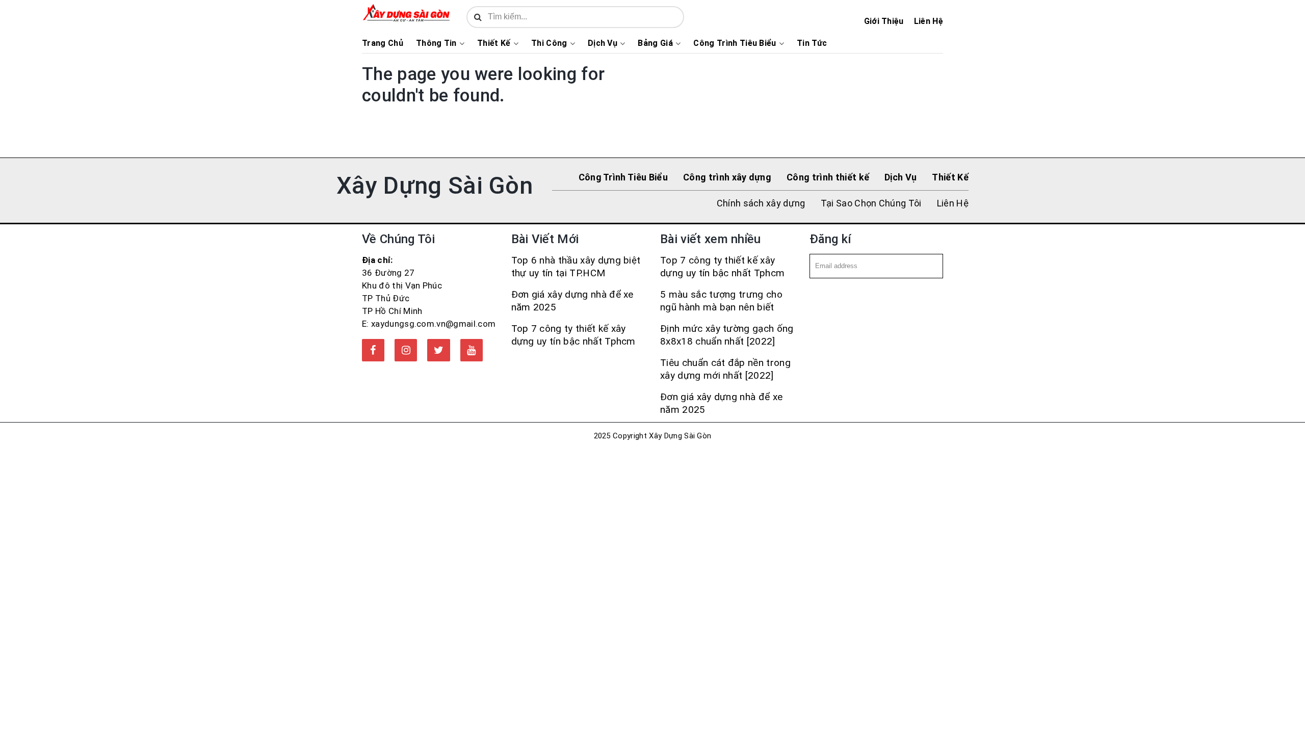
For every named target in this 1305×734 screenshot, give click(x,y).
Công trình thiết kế (828, 177)
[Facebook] (373, 350)
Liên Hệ (928, 21)
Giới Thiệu (884, 21)
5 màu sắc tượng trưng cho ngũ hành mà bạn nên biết (721, 301)
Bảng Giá (655, 43)
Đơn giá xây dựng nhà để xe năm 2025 (572, 301)
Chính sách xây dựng (761, 203)
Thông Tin (436, 43)
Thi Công (549, 43)
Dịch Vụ (602, 43)
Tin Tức (812, 43)
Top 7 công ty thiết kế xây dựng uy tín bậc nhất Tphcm (573, 335)
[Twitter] (438, 350)
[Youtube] (471, 350)
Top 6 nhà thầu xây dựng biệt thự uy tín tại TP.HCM (576, 266)
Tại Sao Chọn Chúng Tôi (871, 203)
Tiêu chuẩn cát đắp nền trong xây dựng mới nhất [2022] (725, 369)
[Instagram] (406, 350)
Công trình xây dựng (727, 177)
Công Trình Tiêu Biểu (734, 43)
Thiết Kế (494, 43)
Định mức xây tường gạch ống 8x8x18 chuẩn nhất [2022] (727, 335)
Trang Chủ (382, 43)
